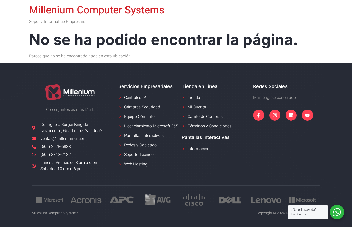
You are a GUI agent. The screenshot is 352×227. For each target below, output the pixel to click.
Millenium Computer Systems (96, 10)
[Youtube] (307, 115)
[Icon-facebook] (258, 115)
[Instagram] (274, 115)
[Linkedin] (291, 115)
